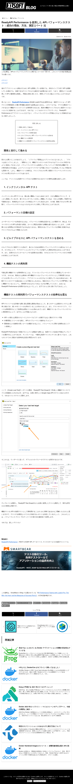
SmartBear (64, 603)
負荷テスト (6, 605)
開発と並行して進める (26, 127)
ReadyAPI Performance (20, 102)
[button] (59, 30)
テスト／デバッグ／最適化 (24, 603)
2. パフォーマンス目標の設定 (28, 133)
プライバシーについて (39, 781)
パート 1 (4, 80)
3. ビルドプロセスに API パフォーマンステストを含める (36, 135)
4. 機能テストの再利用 (26, 138)
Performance (46, 603)
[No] (71, 779)
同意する (29, 781)
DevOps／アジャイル (9, 603)
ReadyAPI (55, 603)
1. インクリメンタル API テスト (28, 130)
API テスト (37, 603)
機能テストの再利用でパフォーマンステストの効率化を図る (37, 141)
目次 (33, 123)
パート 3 (4, 83)
